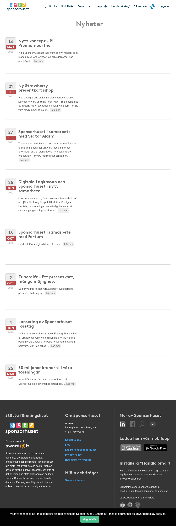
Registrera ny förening (78, 459)
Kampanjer (101, 6)
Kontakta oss (73, 439)
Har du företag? (120, 6)
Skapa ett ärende (75, 480)
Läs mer (38, 61)
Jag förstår (89, 519)
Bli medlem (140, 6)
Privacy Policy (73, 454)
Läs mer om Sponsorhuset (80, 449)
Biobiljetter (67, 6)
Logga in (164, 6)
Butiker (53, 6)
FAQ (67, 444)
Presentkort (84, 6)
